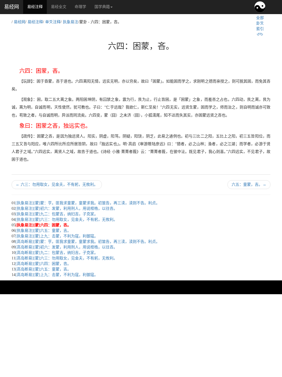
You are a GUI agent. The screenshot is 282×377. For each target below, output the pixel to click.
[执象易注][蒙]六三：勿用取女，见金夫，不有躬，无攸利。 (66, 219)
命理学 (80, 7)
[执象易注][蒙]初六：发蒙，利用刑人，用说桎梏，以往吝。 (66, 208)
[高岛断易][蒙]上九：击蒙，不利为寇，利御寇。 (56, 275)
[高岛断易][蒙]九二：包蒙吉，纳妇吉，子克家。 (56, 253)
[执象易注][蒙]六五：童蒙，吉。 (43, 231)
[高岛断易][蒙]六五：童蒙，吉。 (43, 269)
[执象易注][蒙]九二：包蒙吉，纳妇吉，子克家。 (56, 214)
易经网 (11, 7)
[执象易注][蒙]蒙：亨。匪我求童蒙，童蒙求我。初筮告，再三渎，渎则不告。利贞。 (87, 203)
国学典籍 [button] (102, 7)
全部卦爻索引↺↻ (260, 26)
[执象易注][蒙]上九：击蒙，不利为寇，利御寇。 (56, 236)
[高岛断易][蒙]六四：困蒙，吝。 (43, 264)
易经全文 (58, 7)
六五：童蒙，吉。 (249, 184)
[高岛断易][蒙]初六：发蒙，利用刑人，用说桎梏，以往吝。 (66, 247)
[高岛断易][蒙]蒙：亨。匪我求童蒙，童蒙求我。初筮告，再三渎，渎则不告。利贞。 (87, 242)
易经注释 (37, 6)
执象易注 (70, 22)
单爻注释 (53, 22)
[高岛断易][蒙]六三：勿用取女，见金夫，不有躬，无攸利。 (66, 258)
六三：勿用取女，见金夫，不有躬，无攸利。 (57, 184)
